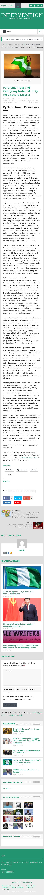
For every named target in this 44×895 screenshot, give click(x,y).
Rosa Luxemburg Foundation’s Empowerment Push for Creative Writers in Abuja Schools (20, 647)
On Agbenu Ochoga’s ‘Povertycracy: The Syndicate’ (26, 730)
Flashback (5, 887)
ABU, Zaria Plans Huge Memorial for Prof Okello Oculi (19, 39)
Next (27, 523)
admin (12, 98)
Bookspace (19, 886)
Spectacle (30, 887)
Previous (18, 510)
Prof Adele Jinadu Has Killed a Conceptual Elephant (20, 526)
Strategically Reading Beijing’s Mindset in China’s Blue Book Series (19, 625)
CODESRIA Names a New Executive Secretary (26, 771)
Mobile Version (30, 892)
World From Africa (18, 887)
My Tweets (7, 788)
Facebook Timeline (11, 836)
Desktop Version (15, 892)
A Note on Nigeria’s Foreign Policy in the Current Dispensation (18, 593)
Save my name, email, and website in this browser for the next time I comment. (18, 698)
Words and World (10, 100)
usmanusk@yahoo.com (28, 457)
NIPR (29, 100)
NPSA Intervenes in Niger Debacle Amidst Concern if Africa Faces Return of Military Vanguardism (26, 515)
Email (39, 102)
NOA (32, 100)
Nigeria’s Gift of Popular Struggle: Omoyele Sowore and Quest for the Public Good (26, 741)
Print (32, 102)
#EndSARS (24, 100)
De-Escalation (30, 886)
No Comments (7, 102)
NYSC (37, 100)
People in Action (7, 886)
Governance (6, 889)
